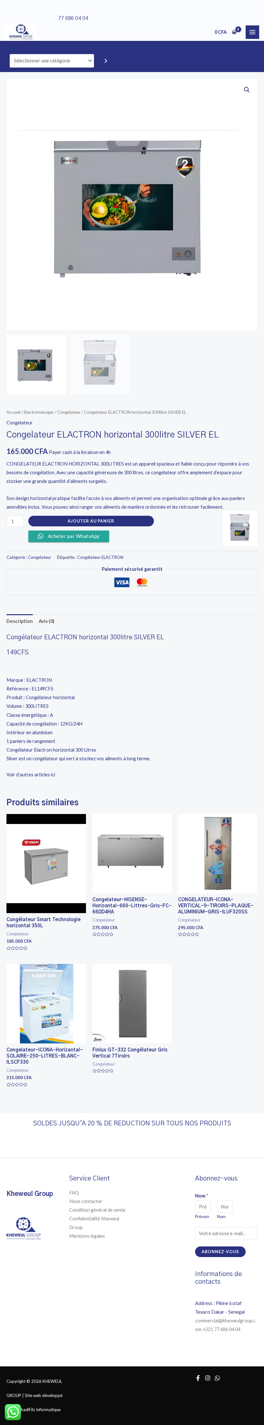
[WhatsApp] (217, 1378)
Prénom (202, 1216)
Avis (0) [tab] (46, 621)
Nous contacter (85, 1201)
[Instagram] (208, 1378)
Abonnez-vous (220, 1251)
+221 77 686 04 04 (222, 1329)
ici (53, 774)
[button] (247, 90)
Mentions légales (87, 1236)
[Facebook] (198, 1378)
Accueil (13, 412)
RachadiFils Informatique (37, 1409)
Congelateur (68, 412)
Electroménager (39, 412)
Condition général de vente (97, 1210)
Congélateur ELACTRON (100, 557)
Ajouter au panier (91, 520)
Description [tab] (19, 621)
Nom (202, 1195)
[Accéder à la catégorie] (106, 61)
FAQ (74, 1192)
